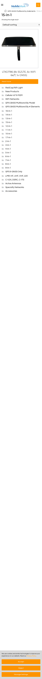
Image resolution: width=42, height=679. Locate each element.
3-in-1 (8, 145)
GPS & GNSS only (13, 172)
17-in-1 (8, 137)
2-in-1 (8, 141)
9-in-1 (8, 168)
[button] (2, 5)
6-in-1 (8, 156)
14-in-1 (8, 115)
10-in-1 (8, 134)
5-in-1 (8, 153)
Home (5, 11)
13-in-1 (8, 118)
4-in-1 (8, 149)
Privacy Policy (31, 656)
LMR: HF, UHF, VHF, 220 (16, 176)
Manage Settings (21, 674)
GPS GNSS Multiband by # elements (21, 11)
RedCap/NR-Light (14, 88)
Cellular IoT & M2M (14, 95)
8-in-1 (8, 164)
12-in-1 (8, 126)
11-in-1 (8, 130)
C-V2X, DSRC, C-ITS (14, 180)
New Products (12, 91)
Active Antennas (13, 183)
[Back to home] (21, 6)
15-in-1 (8, 122)
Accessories (11, 191)
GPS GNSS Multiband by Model (20, 103)
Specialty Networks (14, 187)
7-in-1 (8, 160)
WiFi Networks (12, 99)
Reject (21, 668)
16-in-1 (8, 111)
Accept (21, 662)
